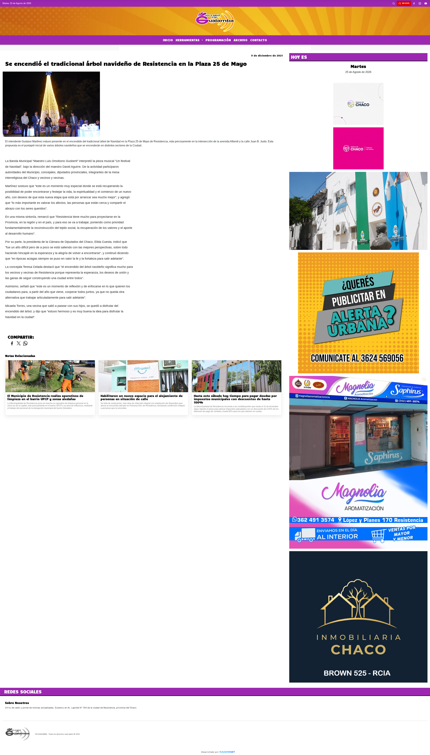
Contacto (258, 40)
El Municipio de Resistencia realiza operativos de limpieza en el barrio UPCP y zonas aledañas (45, 397)
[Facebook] (414, 3)
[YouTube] (426, 3)
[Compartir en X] (18, 343)
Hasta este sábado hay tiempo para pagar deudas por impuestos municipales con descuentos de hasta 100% (235, 399)
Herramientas (188, 40)
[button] (394, 3)
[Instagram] (420, 3)
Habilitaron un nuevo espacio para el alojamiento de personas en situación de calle (142, 397)
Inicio (168, 40)
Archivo (241, 40)
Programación (218, 40)
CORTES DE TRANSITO (215, 47)
